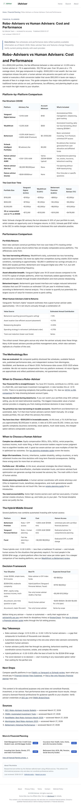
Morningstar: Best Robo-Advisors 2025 (21, 721)
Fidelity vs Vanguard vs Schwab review (48, 673)
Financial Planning (14, 12)
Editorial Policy (58, 789)
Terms (40, 789)
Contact (47, 789)
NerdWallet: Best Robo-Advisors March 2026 (24, 718)
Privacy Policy (30, 789)
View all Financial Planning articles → (15, 758)
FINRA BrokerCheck (41, 698)
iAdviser (22, 3)
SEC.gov (24, 698)
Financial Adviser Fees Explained (28, 676)
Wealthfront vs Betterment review (55, 558)
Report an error (40, 774)
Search (68, 4)
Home (60, 4)
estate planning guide (55, 486)
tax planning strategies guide (42, 451)
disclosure (50, 796)
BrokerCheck (55, 618)
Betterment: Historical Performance (20, 725)
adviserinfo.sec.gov (11, 618)
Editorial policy (29, 774)
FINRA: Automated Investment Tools (20, 714)
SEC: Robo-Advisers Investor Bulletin (20, 710)
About (76, 4)
